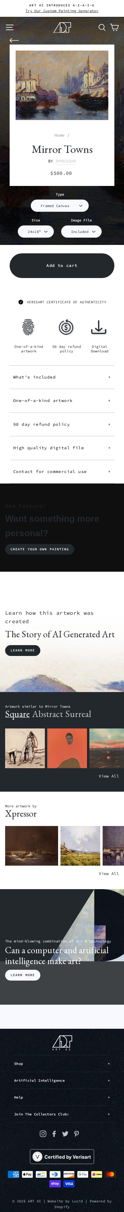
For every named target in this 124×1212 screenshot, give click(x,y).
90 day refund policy (62, 424)
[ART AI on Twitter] (65, 1133)
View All (109, 776)
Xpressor (66, 161)
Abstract (47, 714)
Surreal (78, 714)
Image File (81, 220)
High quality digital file (62, 447)
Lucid (77, 1201)
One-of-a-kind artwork (62, 400)
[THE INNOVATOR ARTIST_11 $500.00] (25, 748)
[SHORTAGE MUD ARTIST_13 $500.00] (31, 846)
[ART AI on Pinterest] (76, 1133)
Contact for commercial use (62, 471)
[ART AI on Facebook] (54, 1133)
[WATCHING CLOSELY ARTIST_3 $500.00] (67, 748)
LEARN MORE (23, 975)
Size (36, 220)
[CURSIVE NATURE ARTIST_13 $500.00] (80, 846)
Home (59, 135)
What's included (62, 377)
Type (60, 194)
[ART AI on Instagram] (43, 1133)
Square (17, 714)
